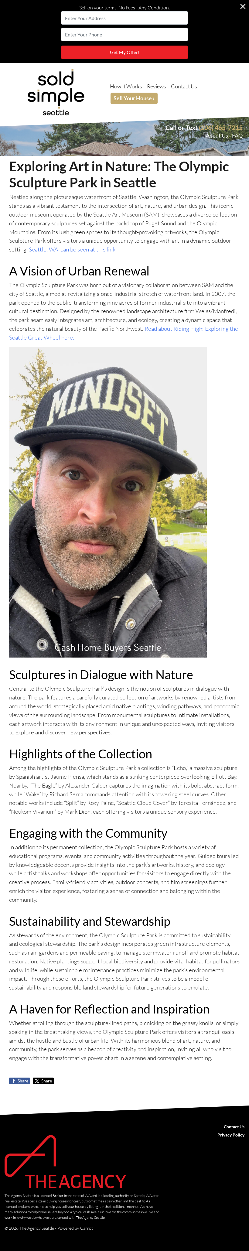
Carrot (86, 1228)
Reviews (156, 86)
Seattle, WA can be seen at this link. (73, 249)
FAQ (237, 135)
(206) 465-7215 (221, 127)
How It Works (126, 86)
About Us (217, 135)
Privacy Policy (230, 1135)
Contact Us (184, 86)
